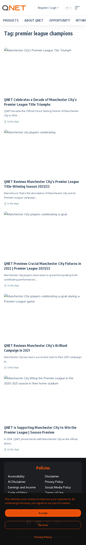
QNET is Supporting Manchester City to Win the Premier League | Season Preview (40, 429)
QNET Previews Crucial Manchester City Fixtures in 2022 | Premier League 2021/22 (42, 266)
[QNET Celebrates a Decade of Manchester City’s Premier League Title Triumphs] (43, 71)
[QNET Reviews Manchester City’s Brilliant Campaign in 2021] (43, 317)
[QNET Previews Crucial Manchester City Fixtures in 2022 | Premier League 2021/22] (43, 235)
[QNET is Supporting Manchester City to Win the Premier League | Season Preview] (43, 399)
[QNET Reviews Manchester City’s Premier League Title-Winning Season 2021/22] (43, 153)
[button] (78, 7)
